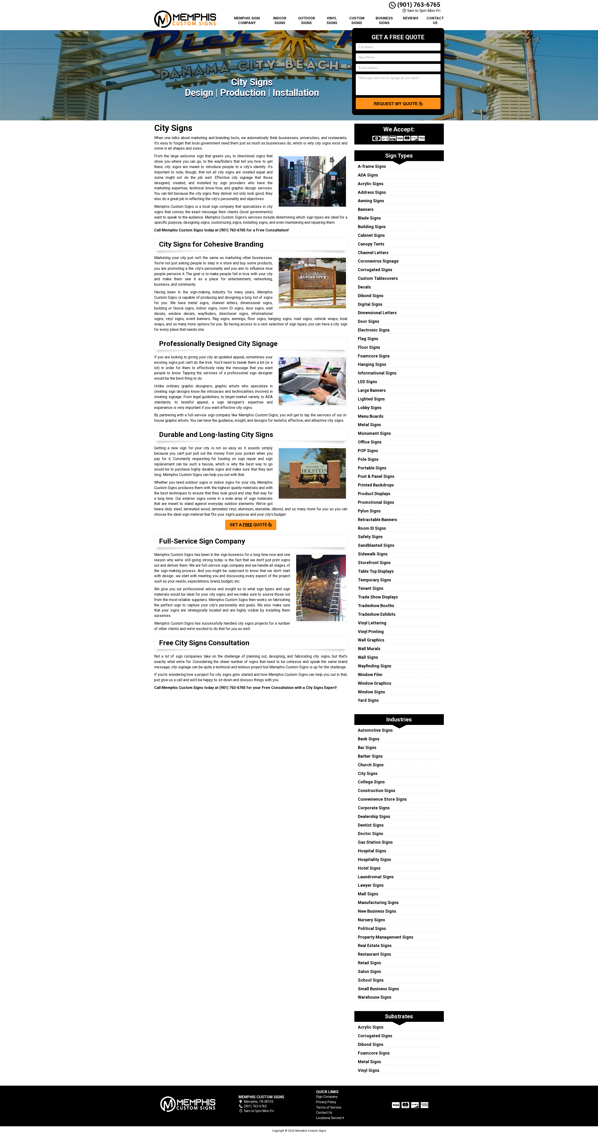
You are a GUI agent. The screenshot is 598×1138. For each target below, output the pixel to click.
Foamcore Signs (374, 355)
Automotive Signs (375, 730)
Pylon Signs (369, 510)
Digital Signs (370, 304)
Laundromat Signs (376, 876)
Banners (366, 209)
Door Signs (368, 321)
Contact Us (435, 20)
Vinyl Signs (332, 20)
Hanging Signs (372, 364)
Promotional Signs (376, 502)
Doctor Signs (370, 833)
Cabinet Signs (371, 235)
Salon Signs (369, 971)
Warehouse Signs (374, 997)
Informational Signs (377, 373)
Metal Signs (369, 424)
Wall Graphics (371, 639)
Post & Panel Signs (376, 476)
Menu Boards (370, 416)
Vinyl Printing (371, 631)
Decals (364, 286)
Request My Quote (396, 103)
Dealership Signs (374, 816)
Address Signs (372, 192)
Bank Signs (368, 738)
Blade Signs (369, 218)
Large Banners (372, 390)
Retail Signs (369, 962)
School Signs (371, 980)
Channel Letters (373, 252)
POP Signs (368, 450)
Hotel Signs (369, 868)
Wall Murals (369, 648)
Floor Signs (369, 347)
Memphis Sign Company (247, 20)
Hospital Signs (372, 850)
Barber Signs (370, 756)
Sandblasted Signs (376, 545)
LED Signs (367, 381)
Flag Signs (368, 338)
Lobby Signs (369, 407)
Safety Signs (370, 536)
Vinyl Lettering (372, 622)
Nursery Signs (371, 919)
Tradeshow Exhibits (376, 614)
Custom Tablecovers (378, 278)
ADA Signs (368, 175)
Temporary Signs (374, 579)
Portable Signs (372, 467)
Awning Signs (371, 200)
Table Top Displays (376, 571)
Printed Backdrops (376, 485)
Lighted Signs (371, 398)
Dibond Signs (370, 295)
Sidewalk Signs (373, 553)
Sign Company (327, 1096)
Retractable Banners (377, 519)
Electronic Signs (374, 330)
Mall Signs (368, 893)
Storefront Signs (374, 562)
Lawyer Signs (371, 885)
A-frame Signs (372, 166)
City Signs (367, 773)
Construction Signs (376, 790)
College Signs (371, 781)
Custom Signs (356, 20)
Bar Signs (367, 747)
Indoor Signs (279, 20)
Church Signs (371, 764)
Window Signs (371, 691)
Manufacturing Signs (378, 902)
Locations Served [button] (329, 1118)
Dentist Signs (371, 825)
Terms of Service (328, 1107)
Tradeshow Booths (376, 605)
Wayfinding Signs (374, 665)
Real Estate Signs (375, 945)
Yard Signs (368, 700)
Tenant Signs (370, 588)
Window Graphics (374, 683)
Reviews (410, 18)
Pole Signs (368, 459)
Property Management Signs (385, 937)
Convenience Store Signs (382, 799)
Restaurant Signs (374, 954)
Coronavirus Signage (378, 261)
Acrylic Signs (370, 183)
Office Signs (369, 441)
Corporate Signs (374, 807)
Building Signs (372, 226)
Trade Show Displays (378, 596)
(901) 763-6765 (418, 4)
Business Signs (384, 20)
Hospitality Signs (374, 859)
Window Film (370, 674)
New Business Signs (377, 911)
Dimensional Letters (377, 312)
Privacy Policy (326, 1102)
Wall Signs (368, 657)
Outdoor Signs (306, 20)
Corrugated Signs (375, 269)
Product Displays (374, 493)
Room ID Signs (372, 528)
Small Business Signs (378, 988)
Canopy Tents (371, 243)
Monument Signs (374, 433)
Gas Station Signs (375, 842)
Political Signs (372, 928)
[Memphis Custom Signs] (187, 1104)
